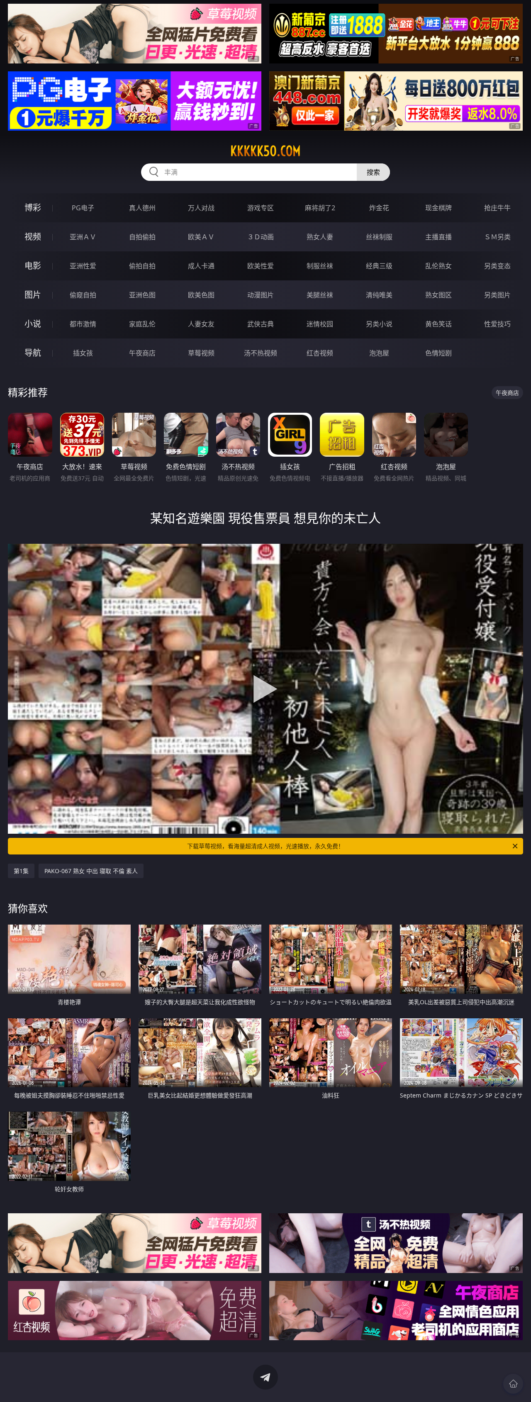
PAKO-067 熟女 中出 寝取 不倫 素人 (91, 871)
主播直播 (438, 236)
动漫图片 (260, 294)
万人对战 (201, 207)
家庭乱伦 (142, 324)
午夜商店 (142, 353)
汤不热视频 (260, 353)
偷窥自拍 (83, 294)
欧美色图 (201, 294)
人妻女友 (201, 324)
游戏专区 (260, 207)
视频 (32, 236)
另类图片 (497, 294)
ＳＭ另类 (497, 236)
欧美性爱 (260, 265)
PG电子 (83, 207)
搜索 (373, 172)
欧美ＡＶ (201, 236)
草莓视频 (201, 353)
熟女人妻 (320, 236)
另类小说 (379, 324)
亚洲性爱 (83, 265)
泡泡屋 (379, 353)
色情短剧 (438, 353)
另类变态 (497, 265)
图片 (32, 294)
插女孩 (83, 353)
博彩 (32, 207)
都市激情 (83, 324)
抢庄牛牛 (497, 207)
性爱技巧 (497, 324)
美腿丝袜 (320, 294)
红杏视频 (320, 353)
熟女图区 (438, 294)
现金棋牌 (438, 207)
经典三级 (379, 265)
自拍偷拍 (142, 236)
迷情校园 (320, 324)
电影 (32, 265)
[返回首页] (513, 1384)
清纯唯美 (379, 294)
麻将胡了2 (320, 207)
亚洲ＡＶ (83, 236)
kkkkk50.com (265, 151)
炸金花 (379, 207)
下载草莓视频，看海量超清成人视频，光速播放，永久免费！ (265, 846)
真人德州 (142, 207)
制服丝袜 (320, 265)
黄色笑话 (438, 324)
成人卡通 (201, 265)
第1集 (21, 871)
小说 (32, 323)
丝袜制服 (379, 236)
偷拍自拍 (142, 265)
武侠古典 (260, 324)
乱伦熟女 (438, 265)
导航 (32, 352)
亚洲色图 (142, 294)
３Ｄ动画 (260, 236)
